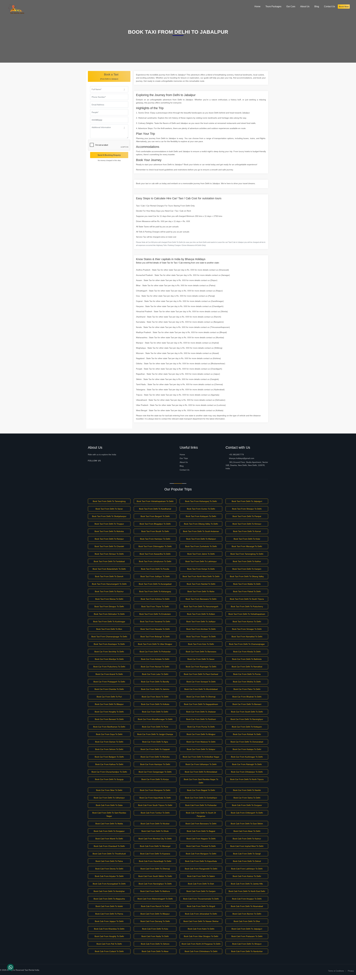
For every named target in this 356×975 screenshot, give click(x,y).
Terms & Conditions (336, 971)
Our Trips (184, 458)
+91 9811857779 (236, 454)
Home (182, 454)
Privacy (351, 971)
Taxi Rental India (32, 970)
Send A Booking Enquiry (109, 155)
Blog (182, 466)
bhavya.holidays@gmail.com (241, 458)
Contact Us (184, 470)
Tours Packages (273, 6)
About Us (184, 462)
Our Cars (290, 6)
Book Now (344, 6)
